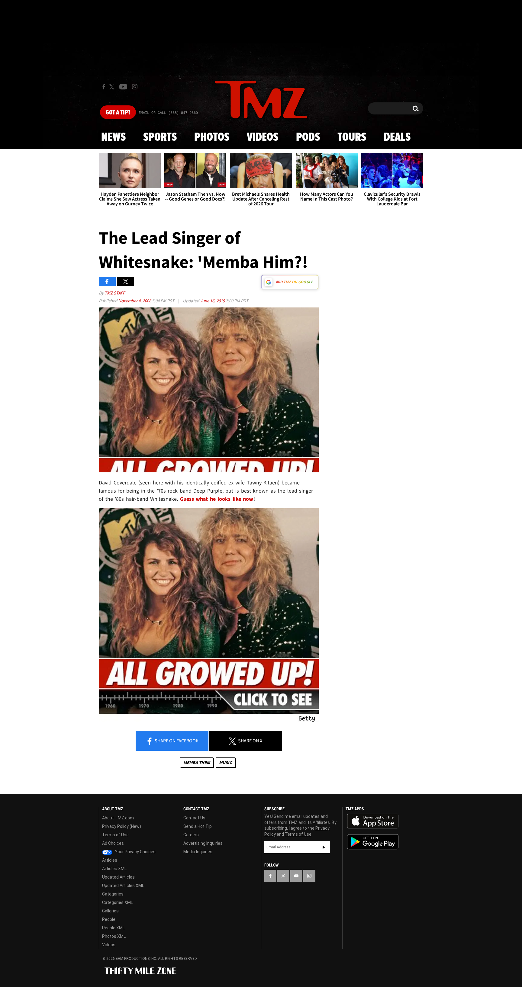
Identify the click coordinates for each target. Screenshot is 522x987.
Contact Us (194, 817)
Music (225, 762)
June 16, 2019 (213, 301)
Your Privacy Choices (135, 851)
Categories (113, 894)
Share (176, 741)
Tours (351, 137)
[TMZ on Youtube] (123, 86)
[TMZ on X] (113, 87)
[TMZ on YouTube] (296, 876)
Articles (109, 860)
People (108, 919)
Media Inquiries (197, 851)
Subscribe (324, 847)
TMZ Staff (115, 293)
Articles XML (114, 868)
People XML (113, 927)
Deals (397, 137)
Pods (308, 137)
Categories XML (117, 902)
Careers (191, 834)
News (113, 137)
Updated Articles (118, 877)
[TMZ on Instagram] (135, 86)
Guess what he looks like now (216, 498)
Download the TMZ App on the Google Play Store (372, 842)
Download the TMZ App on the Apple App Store (372, 821)
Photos (211, 137)
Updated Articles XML (123, 885)
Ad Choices (113, 843)
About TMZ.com (118, 817)
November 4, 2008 (135, 301)
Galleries (110, 910)
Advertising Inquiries (203, 843)
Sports (160, 137)
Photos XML (114, 936)
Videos (262, 137)
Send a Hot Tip (197, 826)
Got (118, 113)
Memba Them (196, 762)
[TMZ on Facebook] (104, 87)
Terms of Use (115, 834)
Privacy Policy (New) (121, 826)
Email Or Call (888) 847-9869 (168, 113)
